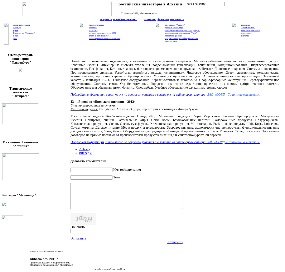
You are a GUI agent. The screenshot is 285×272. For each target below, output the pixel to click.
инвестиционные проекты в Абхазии (104, 38)
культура (17, 27)
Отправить (78, 238)
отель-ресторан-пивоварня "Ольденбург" (182, 30)
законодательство (96, 25)
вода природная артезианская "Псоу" (181, 33)
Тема (116, 177)
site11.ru (121, 269)
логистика (93, 30)
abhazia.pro (36, 265)
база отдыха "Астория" (175, 25)
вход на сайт (197, 8)
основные (124, 19)
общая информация (21, 25)
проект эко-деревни (173, 36)
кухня (15, 30)
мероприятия (246, 33)
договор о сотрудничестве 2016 (102, 33)
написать (43, 251)
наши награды (171, 41)
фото (15, 38)
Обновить (78, 227)
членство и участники (250, 30)
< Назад (84, 149)
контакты (150, 19)
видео (15, 36)
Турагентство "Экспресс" (24, 33)
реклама (50, 251)
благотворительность (171, 19)
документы (245, 25)
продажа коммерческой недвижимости (181, 38)
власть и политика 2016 (99, 36)
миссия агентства (248, 27)
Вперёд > (85, 153)
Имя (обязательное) (127, 169)
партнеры (93, 27)
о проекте (106, 19)
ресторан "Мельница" (174, 27)
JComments (175, 242)
